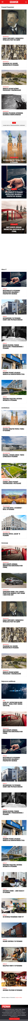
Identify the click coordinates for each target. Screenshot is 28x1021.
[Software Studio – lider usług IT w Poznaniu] (14, 879)
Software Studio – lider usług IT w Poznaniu (13, 891)
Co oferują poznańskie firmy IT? (13, 917)
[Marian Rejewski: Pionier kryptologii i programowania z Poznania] (14, 333)
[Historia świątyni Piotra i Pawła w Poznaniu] (14, 146)
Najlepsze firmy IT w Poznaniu (12, 966)
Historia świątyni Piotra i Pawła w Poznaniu (14, 161)
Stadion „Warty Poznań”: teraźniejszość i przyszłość (12, 482)
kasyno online (19, 997)
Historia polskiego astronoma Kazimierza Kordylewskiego (13, 114)
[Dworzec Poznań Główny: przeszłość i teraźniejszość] (14, 77)
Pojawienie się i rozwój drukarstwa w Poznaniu (11, 64)
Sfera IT (14, 189)
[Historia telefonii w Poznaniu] (14, 978)
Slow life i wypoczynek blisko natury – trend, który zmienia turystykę (12, 704)
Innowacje (6, 36)
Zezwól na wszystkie (14, 1018)
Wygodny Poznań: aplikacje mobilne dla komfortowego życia (13, 373)
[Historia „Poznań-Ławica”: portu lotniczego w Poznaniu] (14, 443)
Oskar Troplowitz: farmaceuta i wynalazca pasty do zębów (13, 39)
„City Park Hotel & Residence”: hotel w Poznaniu (12, 508)
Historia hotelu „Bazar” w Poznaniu (11, 534)
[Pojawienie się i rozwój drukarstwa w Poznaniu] (14, 52)
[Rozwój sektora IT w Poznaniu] (14, 930)
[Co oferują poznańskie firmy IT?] (14, 905)
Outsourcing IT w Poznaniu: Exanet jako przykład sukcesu (12, 319)
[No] (26, 1014)
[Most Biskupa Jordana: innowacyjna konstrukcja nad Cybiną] (14, 217)
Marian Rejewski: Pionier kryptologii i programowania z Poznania (13, 346)
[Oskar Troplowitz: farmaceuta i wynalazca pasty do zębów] (14, 22)
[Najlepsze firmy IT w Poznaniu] (14, 954)
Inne (4, 700)
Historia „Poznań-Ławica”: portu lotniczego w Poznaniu (13, 456)
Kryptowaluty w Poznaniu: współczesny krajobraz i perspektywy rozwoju (14, 194)
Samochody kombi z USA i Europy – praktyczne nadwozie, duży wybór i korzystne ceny (14, 593)
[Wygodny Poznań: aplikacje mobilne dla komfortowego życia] (14, 361)
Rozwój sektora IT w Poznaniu (12, 941)
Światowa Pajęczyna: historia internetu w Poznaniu (12, 399)
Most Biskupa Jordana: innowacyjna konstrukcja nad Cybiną (14, 229)
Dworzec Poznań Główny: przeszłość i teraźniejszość (12, 89)
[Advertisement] (14, 251)
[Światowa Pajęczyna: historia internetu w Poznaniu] (14, 387)
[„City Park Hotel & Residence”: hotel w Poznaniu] (14, 496)
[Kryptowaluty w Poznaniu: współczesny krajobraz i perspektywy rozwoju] (14, 182)
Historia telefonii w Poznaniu (12, 990)
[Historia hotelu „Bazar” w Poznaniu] (14, 522)
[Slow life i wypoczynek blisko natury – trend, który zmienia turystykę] (14, 691)
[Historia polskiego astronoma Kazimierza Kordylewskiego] (14, 101)
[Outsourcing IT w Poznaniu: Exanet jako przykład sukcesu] (14, 306)
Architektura (14, 157)
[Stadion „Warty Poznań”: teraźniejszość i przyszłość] (14, 470)
